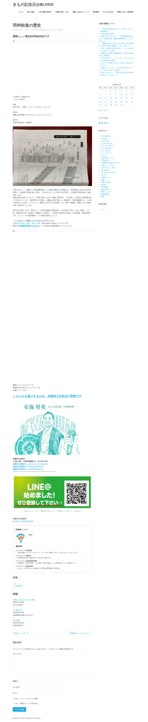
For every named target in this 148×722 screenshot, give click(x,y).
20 (100, 101)
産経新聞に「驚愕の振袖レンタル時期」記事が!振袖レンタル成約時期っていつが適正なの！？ (47, 563)
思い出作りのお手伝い (31, 561)
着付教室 (96, 12)
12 (132, 94)
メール (16, 687)
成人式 (103, 175)
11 (126, 94)
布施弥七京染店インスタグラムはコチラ (28, 469)
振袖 (102, 180)
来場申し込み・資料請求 (125, 12)
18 (127, 98)
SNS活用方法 (35, 30)
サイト (15, 693)
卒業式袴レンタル (107, 158)
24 (121, 101)
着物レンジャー (106, 192)
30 (116, 105)
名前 (15, 681)
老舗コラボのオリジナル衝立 (24, 600)
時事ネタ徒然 (106, 182)
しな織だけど (18, 610)
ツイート (101, 209)
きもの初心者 (29, 566)
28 (106, 105)
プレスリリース (106, 153)
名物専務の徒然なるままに (48, 30)
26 (132, 101)
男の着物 (104, 187)
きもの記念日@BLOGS (33, 4)
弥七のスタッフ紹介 (108, 167)
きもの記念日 (106, 151)
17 (121, 98)
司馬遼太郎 (105, 160)
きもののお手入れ (107, 146)
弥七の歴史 (31, 12)
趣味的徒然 (105, 194)
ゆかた (103, 155)
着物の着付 (105, 189)
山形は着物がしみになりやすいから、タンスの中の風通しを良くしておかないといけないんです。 (48, 552)
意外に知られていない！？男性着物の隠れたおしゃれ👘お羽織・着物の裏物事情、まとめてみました (116, 38)
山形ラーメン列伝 (107, 165)
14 (106, 98)
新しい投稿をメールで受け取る (26, 703)
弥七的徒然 (59, 30)
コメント (17, 654)
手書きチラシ (106, 177)
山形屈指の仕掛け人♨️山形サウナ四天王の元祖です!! (34, 558)
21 (106, 101)
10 (121, 94)
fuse (27, 30)
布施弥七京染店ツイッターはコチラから (28, 466)
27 (100, 105)
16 (116, 98)
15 (111, 98)
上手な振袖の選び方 (45, 12)
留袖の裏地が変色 (107, 34)
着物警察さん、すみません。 (80, 633)
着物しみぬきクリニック (81, 12)
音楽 (102, 197)
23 (116, 101)
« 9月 (100, 110)
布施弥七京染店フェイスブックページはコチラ (31, 464)
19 (132, 98)
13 (100, 98)
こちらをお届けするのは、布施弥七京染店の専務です (47, 396)
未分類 (103, 184)
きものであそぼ (108, 12)
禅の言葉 (16, 620)
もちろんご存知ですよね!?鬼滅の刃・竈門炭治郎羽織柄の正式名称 (38, 568)
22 (111, 101)
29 (111, 105)
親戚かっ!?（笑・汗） (22, 633)
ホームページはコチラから (23, 521)
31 (121, 105)
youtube (28, 555)
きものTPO (29, 550)
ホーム (21, 12)
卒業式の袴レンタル (62, 12)
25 (127, 101)
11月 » (105, 110)
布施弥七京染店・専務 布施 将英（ (27, 223)
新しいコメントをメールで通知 (26, 698)
